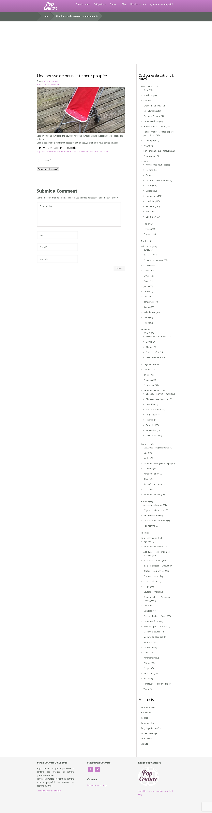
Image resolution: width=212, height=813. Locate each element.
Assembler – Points (152, 560)
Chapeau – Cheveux (152, 105)
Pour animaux (149, 156)
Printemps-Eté (147, 723)
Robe (145, 479)
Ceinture (147, 100)
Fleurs (146, 281)
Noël (145, 296)
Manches (147, 642)
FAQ (124, 4)
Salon (146, 317)
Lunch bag (151, 201)
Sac (145, 161)
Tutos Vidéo (146, 738)
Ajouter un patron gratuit (161, 4)
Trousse (147, 234)
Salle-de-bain (149, 312)
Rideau (146, 307)
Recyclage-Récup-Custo (152, 728)
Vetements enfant (151, 390)
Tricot (144, 532)
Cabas (149, 185)
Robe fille (150, 425)
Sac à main (151, 216)
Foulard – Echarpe (151, 116)
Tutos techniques (149, 538)
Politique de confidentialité (49, 790)
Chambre (147, 255)
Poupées (55, 84)
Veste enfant (152, 435)
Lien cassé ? (46, 160)
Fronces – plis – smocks (154, 626)
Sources (113, 4)
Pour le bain (151, 414)
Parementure (149, 657)
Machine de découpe (153, 636)
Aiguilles (147, 541)
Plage (146, 145)
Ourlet (146, 652)
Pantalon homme (151, 515)
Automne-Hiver (148, 707)
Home (47, 16)
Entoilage (147, 610)
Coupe (146, 586)
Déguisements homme (154, 510)
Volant (146, 689)
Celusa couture (51, 81)
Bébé (145, 333)
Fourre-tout (151, 196)
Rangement (148, 301)
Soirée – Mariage (149, 733)
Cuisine (146, 270)
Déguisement (149, 364)
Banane (149, 175)
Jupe (145, 452)
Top (145, 489)
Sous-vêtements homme (155, 520)
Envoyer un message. (97, 785)
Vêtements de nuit (152, 494)
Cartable (150, 190)
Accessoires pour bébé (156, 336)
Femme (144, 444)
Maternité (148, 468)
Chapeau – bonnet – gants (158, 393)
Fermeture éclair (151, 621)
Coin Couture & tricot (153, 260)
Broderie (145, 241)
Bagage (149, 170)
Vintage (144, 743)
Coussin (147, 265)
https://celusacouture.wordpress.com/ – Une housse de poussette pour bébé (72, 151)
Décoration (146, 246)
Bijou (145, 90)
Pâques (144, 717)
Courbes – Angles (151, 591)
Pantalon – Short (151, 473)
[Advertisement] (106, 42)
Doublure (147, 605)
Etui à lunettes (150, 111)
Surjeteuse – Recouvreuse (155, 683)
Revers (146, 678)
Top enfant (151, 430)
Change (149, 347)
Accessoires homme (153, 505)
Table (146, 322)
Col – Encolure (150, 581)
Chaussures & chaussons (157, 399)
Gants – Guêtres (151, 121)
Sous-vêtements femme (154, 484)
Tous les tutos (83, 4)
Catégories (99, 4)
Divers (146, 275)
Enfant (40, 84)
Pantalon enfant (153, 409)
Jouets (47, 84)
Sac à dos (150, 211)
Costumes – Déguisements (156, 447)
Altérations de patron (153, 546)
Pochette (150, 206)
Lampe (146, 291)
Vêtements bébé (153, 357)
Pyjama (149, 420)
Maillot (146, 458)
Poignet (147, 668)
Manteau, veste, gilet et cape (157, 463)
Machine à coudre (151, 631)
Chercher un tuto (138, 4)
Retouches (148, 673)
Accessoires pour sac (156, 164)
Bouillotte (148, 95)
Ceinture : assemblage (153, 576)
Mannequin (148, 647)
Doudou (147, 369)
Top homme (149, 525)
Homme (145, 501)
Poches (146, 663)
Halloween (146, 712)
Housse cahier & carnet (154, 126)
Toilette (147, 229)
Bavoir (149, 341)
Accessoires (146, 86)
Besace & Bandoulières (157, 180)
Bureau (146, 249)
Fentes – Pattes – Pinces (155, 616)
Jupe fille (150, 404)
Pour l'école (148, 385)
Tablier (146, 223)
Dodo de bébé (152, 352)
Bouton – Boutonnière (154, 571)
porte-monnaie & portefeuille (157, 150)
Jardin (146, 286)
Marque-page (149, 140)
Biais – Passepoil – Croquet (156, 565)
